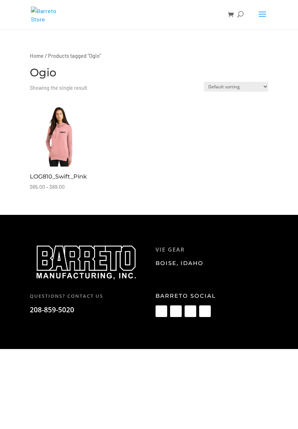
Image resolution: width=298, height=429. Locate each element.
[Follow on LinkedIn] (205, 311)
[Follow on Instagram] (190, 311)
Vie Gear (170, 249)
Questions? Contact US (66, 296)
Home (37, 55)
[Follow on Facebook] (161, 311)
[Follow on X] (176, 311)
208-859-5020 (52, 309)
